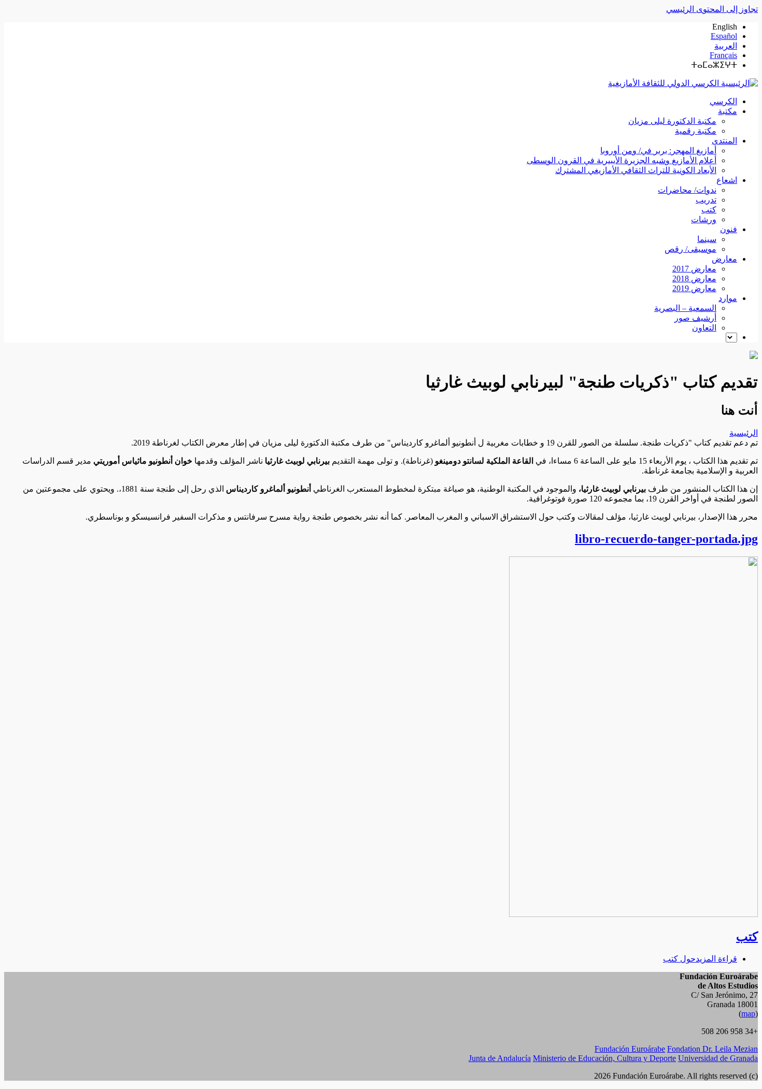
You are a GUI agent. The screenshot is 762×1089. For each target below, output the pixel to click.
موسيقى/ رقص (690, 249)
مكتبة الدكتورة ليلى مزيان (672, 121)
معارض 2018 (694, 278)
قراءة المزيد (700, 958)
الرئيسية (743, 432)
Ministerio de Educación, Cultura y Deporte (604, 1058)
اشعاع (726, 180)
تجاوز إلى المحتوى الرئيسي (712, 9)
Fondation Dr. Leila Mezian (712, 1048)
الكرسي (723, 101)
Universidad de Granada (718, 1058)
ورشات (703, 219)
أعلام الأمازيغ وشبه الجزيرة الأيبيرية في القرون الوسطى (621, 160)
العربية (725, 45)
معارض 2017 (694, 268)
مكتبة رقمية (695, 130)
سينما (706, 239)
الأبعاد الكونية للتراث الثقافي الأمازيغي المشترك (635, 170)
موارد (727, 298)
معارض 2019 (694, 288)
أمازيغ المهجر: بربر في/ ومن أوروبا (658, 150)
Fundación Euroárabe (630, 1048)
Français (723, 55)
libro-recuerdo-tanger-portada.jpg (666, 539)
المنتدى (724, 140)
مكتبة (727, 111)
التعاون (704, 327)
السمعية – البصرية (685, 308)
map (748, 1013)
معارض (724, 258)
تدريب (706, 199)
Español (724, 36)
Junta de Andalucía (500, 1058)
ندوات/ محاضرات (687, 189)
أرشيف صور (695, 317)
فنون (728, 229)
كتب (708, 209)
